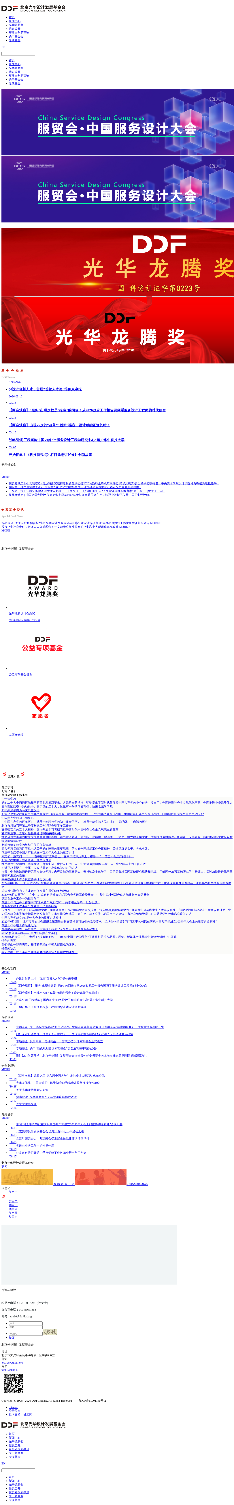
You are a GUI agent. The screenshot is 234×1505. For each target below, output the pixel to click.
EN (3, 46)
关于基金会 (16, 36)
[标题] (117, 154)
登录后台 (14, 1410)
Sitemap (13, 1407)
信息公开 (14, 28)
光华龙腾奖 (16, 24)
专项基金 (14, 40)
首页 (12, 17)
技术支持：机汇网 (20, 1414)
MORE (5, 477)
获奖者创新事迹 (19, 32)
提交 (12, 1337)
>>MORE (15, 381)
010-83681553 (9, 1369)
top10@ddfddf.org (12, 1362)
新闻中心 (14, 21)
